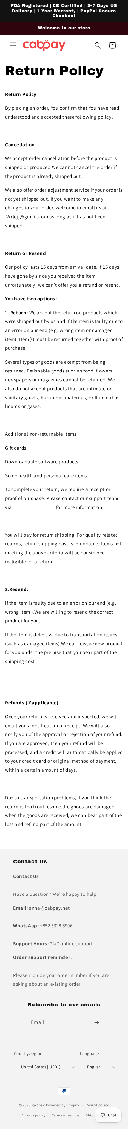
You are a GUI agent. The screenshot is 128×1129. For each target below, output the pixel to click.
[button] (13, 45)
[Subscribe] (97, 1022)
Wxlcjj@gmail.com (34, 507)
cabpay (38, 1105)
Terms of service (65, 1115)
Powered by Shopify (63, 1105)
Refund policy (97, 1105)
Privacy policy (33, 1115)
